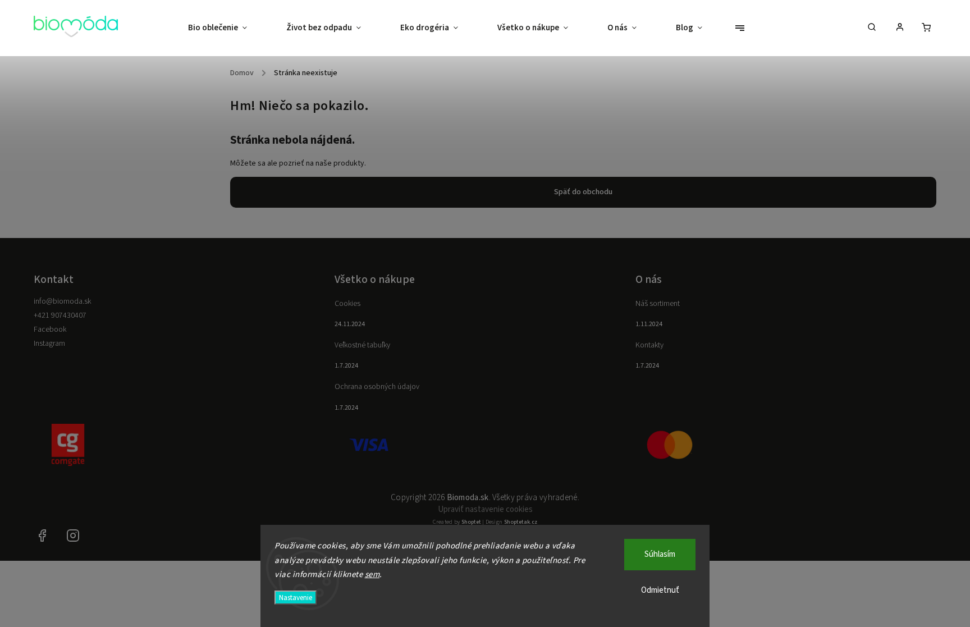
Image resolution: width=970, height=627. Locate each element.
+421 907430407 (60, 315)
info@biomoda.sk (62, 301)
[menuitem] (227, 28)
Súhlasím (659, 554)
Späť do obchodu (583, 192)
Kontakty (649, 345)
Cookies (347, 303)
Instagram (49, 343)
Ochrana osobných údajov (377, 386)
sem (372, 574)
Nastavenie (295, 597)
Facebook (50, 329)
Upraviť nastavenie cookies (485, 509)
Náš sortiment (657, 303)
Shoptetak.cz (520, 522)
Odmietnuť (660, 590)
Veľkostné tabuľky (362, 345)
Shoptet (471, 522)
